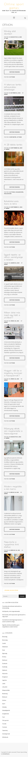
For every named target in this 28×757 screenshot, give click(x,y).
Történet (4, 727)
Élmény (4, 656)
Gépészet (4, 670)
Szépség (4, 707)
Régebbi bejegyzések (11, 590)
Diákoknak (5, 646)
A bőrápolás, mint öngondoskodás (11, 611)
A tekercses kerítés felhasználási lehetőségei (12, 87)
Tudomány (5, 730)
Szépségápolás (6, 710)
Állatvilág (4, 636)
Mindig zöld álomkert (10, 32)
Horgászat (5, 677)
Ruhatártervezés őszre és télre (11, 202)
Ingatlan (4, 680)
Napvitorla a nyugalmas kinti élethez (11, 544)
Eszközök (4, 663)
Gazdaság (4, 667)
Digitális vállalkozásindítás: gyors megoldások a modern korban (10, 625)
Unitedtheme (6, 754)
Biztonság (5, 640)
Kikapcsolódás (6, 690)
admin (6, 94)
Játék (3, 683)
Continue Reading (14, 72)
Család (4, 643)
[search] (25, 18)
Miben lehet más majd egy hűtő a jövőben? (12, 315)
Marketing (5, 693)
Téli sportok (5, 720)
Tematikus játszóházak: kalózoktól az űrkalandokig (12, 607)
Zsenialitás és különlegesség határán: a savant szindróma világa (12, 620)
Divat (3, 650)
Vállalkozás (7, 193)
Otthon (12, 77)
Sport (3, 703)
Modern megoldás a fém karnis (13, 487)
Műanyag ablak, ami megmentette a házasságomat (13, 431)
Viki (7, 38)
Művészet (4, 697)
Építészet (4, 660)
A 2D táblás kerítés (13, 144)
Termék (4, 723)
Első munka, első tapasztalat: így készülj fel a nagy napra (13, 615)
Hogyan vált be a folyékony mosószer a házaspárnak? (13, 373)
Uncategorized (6, 734)
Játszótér (4, 687)
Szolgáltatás (19, 192)
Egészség (4, 653)
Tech (3, 717)
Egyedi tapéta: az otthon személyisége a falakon (13, 257)
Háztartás (13, 137)
